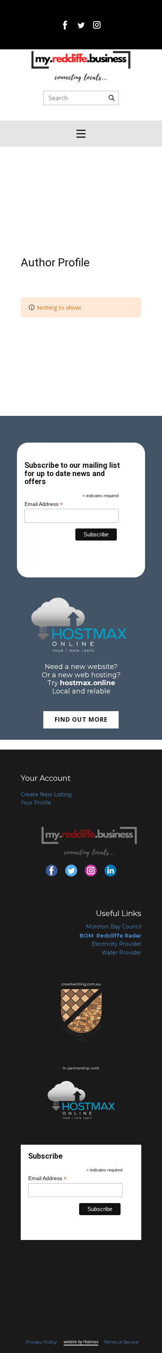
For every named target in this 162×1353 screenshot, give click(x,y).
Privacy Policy (41, 1342)
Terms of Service (121, 1342)
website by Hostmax (81, 1341)
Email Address (43, 504)
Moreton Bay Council (113, 926)
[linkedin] (110, 870)
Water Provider (121, 952)
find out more (81, 719)
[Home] (81, 66)
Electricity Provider (116, 944)
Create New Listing (46, 794)
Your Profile (36, 802)
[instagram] (97, 25)
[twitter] (81, 25)
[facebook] (65, 25)
